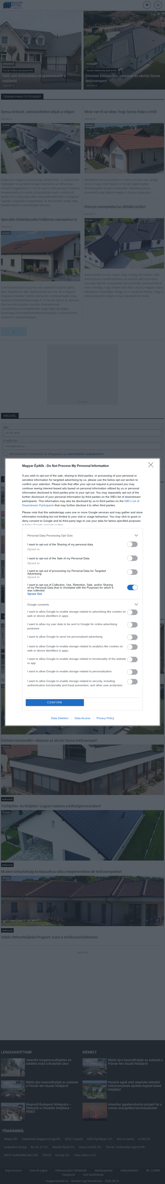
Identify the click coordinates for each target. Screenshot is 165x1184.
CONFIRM (54, 702)
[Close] (152, 466)
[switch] (132, 544)
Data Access (82, 718)
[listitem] (82, 535)
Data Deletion (59, 718)
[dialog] (82, 592)
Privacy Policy (105, 718)
